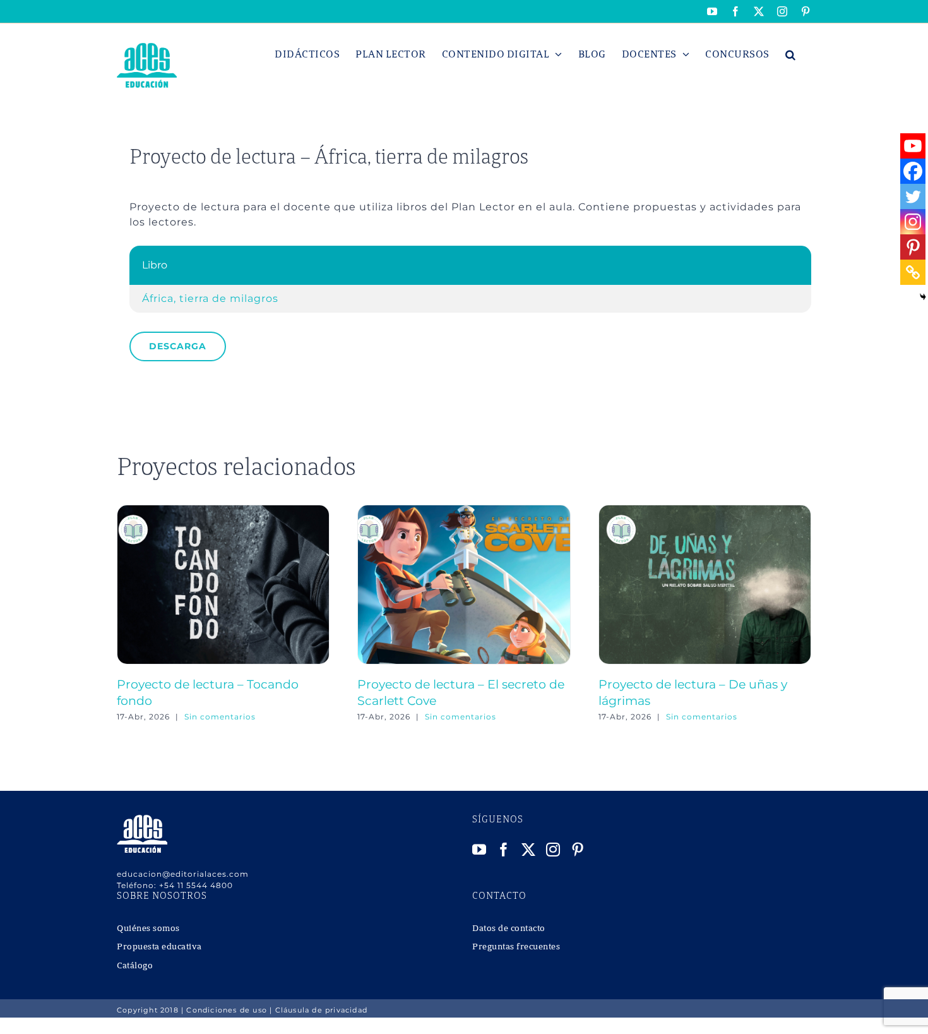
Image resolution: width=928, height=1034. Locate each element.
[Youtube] (912, 146)
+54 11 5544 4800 (196, 885)
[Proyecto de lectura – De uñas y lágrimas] (704, 511)
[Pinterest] (912, 247)
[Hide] (923, 297)
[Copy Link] (912, 272)
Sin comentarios (220, 716)
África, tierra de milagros (210, 298)
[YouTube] (479, 850)
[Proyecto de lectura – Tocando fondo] (223, 511)
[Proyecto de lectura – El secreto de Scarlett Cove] (463, 511)
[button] (790, 54)
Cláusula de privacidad (321, 1010)
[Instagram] (912, 221)
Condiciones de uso (226, 1010)
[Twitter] (912, 196)
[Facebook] (912, 171)
